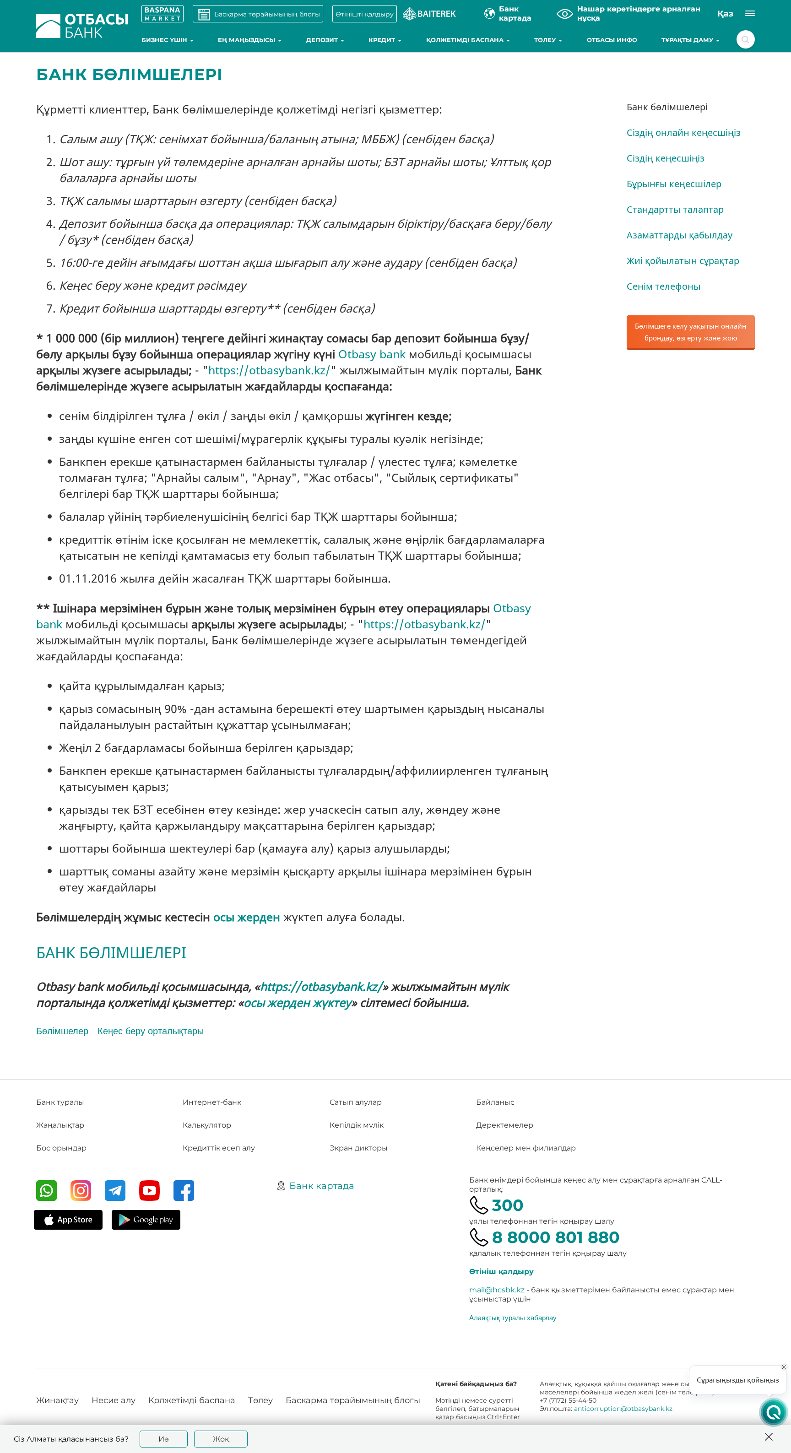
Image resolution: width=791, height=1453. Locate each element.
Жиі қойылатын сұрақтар (683, 260)
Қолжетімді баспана (465, 39)
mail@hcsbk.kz (497, 1290)
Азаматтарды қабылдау (679, 235)
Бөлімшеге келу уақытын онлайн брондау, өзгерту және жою (691, 331)
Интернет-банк (212, 1102)
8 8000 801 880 (556, 1237)
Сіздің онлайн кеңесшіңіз (684, 132)
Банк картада (321, 1185)
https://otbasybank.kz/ (269, 370)
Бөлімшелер (62, 1031)
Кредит (382, 39)
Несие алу (113, 1400)
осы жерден (246, 916)
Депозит (323, 39)
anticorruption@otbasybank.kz (623, 1408)
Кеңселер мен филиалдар (526, 1148)
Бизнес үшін (165, 39)
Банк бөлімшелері (667, 107)
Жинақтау (57, 1400)
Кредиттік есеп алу (219, 1148)
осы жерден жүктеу (297, 1002)
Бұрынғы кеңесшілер (674, 184)
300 (508, 1205)
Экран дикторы (359, 1148)
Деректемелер (504, 1125)
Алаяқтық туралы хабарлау (513, 1317)
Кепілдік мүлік (357, 1125)
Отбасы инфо (612, 39)
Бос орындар (61, 1148)
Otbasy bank (372, 354)
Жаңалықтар (60, 1125)
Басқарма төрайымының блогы (353, 1400)
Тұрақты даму (688, 39)
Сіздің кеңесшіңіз (665, 158)
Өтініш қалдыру (501, 1271)
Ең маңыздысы (247, 39)
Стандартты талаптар (675, 209)
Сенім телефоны (664, 286)
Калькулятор (207, 1125)
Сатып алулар (356, 1102)
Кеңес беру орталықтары (151, 1031)
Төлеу (546, 39)
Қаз (725, 14)
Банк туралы (60, 1102)
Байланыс (495, 1102)
